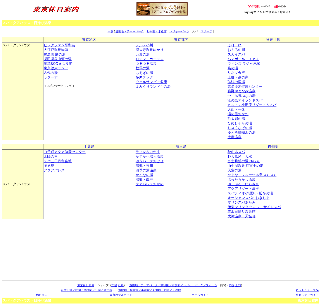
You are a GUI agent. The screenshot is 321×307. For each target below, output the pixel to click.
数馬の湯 (143, 68)
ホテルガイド (200, 295)
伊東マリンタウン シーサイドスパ (254, 207)
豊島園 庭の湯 (55, 54)
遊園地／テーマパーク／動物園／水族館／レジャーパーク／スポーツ (173, 285)
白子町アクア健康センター (65, 152)
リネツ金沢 (236, 73)
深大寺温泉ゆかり (150, 50)
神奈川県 (273, 40)
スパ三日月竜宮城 (58, 161)
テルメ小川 (144, 45)
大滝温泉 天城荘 (241, 216)
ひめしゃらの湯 (240, 123)
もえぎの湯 (144, 73)
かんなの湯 (144, 175)
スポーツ (206, 31)
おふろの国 (236, 50)
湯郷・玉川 (144, 165)
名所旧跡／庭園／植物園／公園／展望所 (86, 290)
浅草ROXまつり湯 (58, 63)
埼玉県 (181, 146)
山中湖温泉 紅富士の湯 (245, 165)
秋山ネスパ (236, 152)
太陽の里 (51, 156)
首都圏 (273, 146)
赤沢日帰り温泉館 (241, 211)
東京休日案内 (85, 285)
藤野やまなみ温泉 (241, 91)
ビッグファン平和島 (59, 45)
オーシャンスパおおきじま (248, 198)
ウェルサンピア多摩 (151, 82)
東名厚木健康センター (245, 86)
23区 (114, 285)
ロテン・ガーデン (150, 59)
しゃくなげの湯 (240, 128)
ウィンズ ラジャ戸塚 (244, 63)
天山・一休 (236, 109)
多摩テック (144, 77)
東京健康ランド (56, 68)
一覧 (110, 31)
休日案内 (41, 295)
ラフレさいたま (148, 152)
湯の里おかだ (238, 114)
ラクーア (51, 77)
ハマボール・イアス (243, 59)
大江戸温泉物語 (56, 50)
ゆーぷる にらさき (243, 184)
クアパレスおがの (150, 184)
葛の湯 (233, 68)
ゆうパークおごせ (150, 161)
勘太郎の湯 (236, 118)
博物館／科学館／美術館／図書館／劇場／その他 (149, 290)
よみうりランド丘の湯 (153, 86)
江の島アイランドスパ (245, 100)
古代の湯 (51, 73)
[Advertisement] (63, 104)
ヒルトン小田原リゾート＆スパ (252, 105)
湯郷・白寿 (144, 179)
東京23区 (89, 40)
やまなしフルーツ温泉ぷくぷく (252, 175)
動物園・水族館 (157, 31)
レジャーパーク (179, 31)
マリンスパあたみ (241, 202)
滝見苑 (49, 165)
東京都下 (181, 40)
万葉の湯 (143, 54)
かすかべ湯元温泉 (150, 156)
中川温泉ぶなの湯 (241, 96)
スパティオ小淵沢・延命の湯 (250, 193)
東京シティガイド (307, 295)
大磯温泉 (235, 137)
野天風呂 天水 (240, 156)
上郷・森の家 (238, 77)
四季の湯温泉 (146, 170)
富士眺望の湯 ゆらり (244, 161)
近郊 (121, 285)
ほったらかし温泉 (241, 179)
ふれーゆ (235, 45)
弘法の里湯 (236, 82)
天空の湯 (235, 170)
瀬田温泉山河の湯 (58, 59)
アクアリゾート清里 (243, 188)
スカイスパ (236, 54)
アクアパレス (54, 170)
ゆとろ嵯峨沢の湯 (241, 132)
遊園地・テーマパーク (130, 31)
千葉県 (89, 146)
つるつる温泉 (146, 63)
